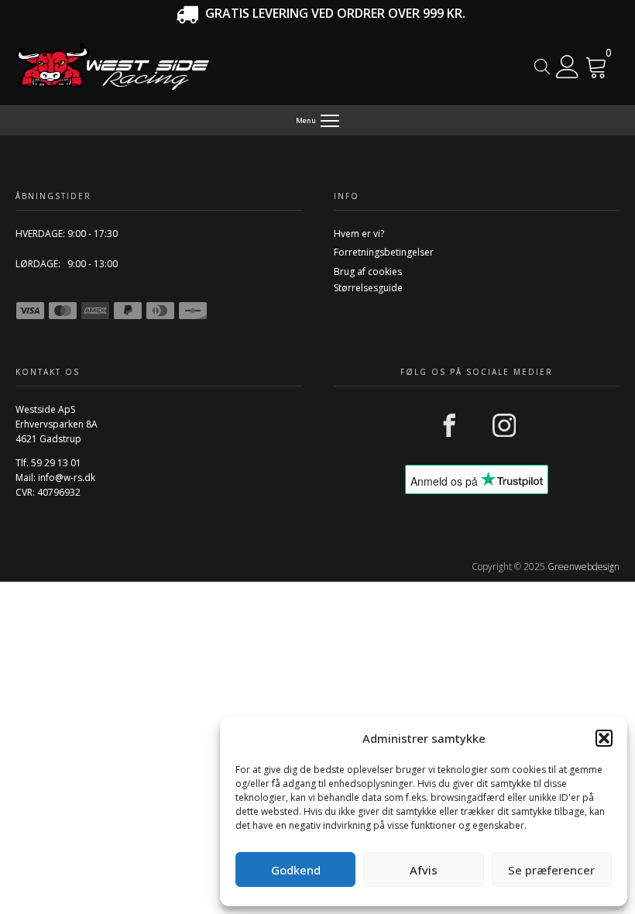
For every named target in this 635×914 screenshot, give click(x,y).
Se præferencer (551, 870)
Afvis (424, 870)
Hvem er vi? (359, 233)
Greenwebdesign (583, 566)
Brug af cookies (368, 271)
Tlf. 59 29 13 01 (48, 462)
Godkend (296, 870)
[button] (604, 738)
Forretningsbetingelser (384, 252)
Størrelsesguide (368, 287)
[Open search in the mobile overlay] (542, 66)
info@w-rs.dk (66, 477)
